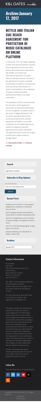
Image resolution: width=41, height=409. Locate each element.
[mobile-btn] (33, 4)
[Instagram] (28, 375)
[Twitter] (13, 375)
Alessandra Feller (15, 143)
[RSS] (8, 380)
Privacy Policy (20, 399)
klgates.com (22, 300)
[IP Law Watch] (21, 3)
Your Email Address (11, 184)
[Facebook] (8, 375)
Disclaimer (20, 396)
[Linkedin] (18, 375)
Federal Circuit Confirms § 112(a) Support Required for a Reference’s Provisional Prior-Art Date (20, 206)
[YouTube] (23, 375)
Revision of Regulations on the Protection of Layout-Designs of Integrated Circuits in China (20, 220)
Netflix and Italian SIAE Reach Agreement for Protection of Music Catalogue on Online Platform (20, 43)
